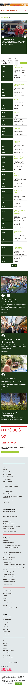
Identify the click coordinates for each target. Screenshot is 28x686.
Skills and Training (7, 493)
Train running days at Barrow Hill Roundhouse (19, 212)
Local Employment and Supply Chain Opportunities (12, 497)
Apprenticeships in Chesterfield (10, 608)
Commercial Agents (8, 474)
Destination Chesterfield (9, 11)
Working (5, 605)
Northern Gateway (7, 559)
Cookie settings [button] (9, 683)
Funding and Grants (8, 491)
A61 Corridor (6, 569)
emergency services (21, 41)
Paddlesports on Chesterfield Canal (18, 66)
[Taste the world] (14, 5)
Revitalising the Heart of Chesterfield (12, 552)
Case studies (6, 502)
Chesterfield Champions (9, 523)
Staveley (5, 550)
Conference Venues (8, 500)
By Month (16, 59)
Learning (5, 595)
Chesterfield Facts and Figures (10, 486)
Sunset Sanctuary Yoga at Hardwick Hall (20, 157)
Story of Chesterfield (8, 603)
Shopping (5, 622)
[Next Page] (15, 265)
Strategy (5, 519)
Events (4, 624)
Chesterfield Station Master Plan (11, 547)
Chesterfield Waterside (8, 542)
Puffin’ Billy (17, 112)
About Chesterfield (7, 593)
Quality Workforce (7, 481)
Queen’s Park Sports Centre (9, 572)
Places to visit (6, 634)
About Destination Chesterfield (10, 514)
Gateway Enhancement (9, 579)
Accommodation (7, 619)
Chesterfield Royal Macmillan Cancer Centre (14, 564)
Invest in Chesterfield (8, 476)
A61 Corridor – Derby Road (9, 576)
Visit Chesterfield (4, 17)
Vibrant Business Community (10, 484)
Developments (6, 540)
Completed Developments (9, 557)
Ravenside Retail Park (8, 574)
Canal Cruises (17, 100)
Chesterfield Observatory (17, 174)
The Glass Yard (7, 562)
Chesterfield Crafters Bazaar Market (19, 85)
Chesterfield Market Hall (9, 581)
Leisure (5, 598)
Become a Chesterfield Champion (11, 526)
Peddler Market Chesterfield (18, 232)
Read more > (4, 312)
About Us (5, 643)
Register (5, 648)
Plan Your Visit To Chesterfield (9, 414)
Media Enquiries (7, 521)
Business (5, 469)
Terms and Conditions (8, 658)
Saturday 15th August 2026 (7, 44)
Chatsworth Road (7, 584)
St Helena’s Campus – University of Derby (13, 567)
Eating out (5, 626)
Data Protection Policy (8, 650)
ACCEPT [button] (18, 683)
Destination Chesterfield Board (10, 516)
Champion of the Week (8, 528)
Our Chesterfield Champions (10, 531)
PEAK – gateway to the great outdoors (12, 545)
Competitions (6, 631)
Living (4, 600)
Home (4, 640)
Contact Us (5, 645)
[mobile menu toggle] (26, 10)
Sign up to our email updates (10, 452)
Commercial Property (8, 472)
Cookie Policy (6, 655)
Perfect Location (7, 479)
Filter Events (10, 59)
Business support (7, 489)
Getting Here (6, 629)
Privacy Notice (6, 653)
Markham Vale (6, 555)
